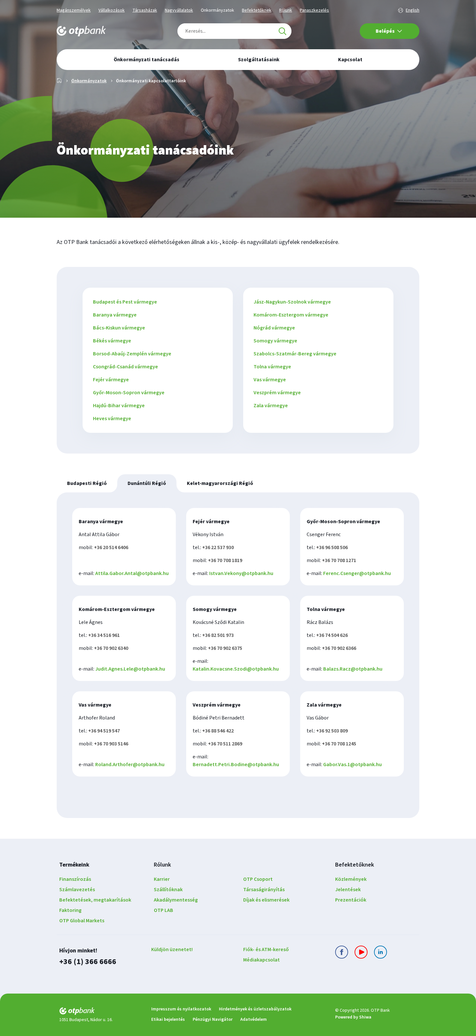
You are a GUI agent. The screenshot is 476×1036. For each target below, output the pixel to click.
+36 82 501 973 (218, 635)
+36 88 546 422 (218, 730)
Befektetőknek (256, 10)
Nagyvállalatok (179, 10)
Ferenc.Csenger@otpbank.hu (357, 573)
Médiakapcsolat (261, 959)
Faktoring (70, 910)
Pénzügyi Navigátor (212, 1019)
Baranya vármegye (115, 314)
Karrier (162, 879)
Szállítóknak (168, 889)
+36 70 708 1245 (339, 743)
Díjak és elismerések (266, 900)
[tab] (87, 483)
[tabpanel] (238, 655)
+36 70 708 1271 (339, 560)
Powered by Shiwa (353, 1017)
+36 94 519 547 (104, 730)
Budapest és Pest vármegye (125, 301)
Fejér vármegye (111, 379)
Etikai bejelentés (168, 1019)
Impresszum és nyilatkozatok (181, 1009)
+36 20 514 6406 (111, 547)
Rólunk (285, 10)
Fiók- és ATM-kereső (266, 949)
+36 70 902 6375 (225, 648)
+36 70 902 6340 (111, 648)
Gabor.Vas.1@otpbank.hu (352, 764)
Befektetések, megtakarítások (95, 900)
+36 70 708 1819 (225, 560)
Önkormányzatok (217, 10)
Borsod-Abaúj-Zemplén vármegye (132, 353)
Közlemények (351, 879)
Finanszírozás (75, 879)
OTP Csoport (258, 879)
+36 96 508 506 (332, 547)
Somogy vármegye (275, 340)
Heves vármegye (112, 418)
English (412, 10)
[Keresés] (282, 31)
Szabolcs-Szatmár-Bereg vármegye (295, 353)
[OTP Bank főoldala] (81, 31)
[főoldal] (100, 1012)
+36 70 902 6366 (339, 648)
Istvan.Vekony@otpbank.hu (241, 573)
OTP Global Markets (81, 920)
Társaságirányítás (264, 889)
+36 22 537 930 (218, 547)
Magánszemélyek (74, 10)
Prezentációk (350, 900)
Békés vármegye (112, 340)
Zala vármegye (271, 405)
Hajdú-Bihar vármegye (119, 405)
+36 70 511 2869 (225, 743)
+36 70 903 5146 (111, 743)
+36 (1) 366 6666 (87, 961)
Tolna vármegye (272, 366)
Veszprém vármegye (277, 392)
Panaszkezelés (314, 10)
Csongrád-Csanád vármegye (125, 366)
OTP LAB (163, 910)
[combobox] (234, 31)
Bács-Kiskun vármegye (119, 327)
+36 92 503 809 (332, 730)
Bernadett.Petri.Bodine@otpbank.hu (236, 764)
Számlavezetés (77, 889)
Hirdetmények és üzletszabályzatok (255, 1009)
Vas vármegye (270, 379)
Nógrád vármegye (274, 327)
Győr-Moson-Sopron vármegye (128, 392)
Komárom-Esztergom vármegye (291, 314)
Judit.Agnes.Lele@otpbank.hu (130, 669)
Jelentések (348, 889)
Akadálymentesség (176, 900)
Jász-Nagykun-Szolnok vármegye (292, 301)
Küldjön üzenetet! (172, 949)
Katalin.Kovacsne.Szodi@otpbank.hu (236, 669)
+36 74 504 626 (332, 635)
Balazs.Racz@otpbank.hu (352, 669)
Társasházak (144, 10)
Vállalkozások (111, 10)
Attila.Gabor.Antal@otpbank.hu (132, 573)
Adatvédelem (253, 1019)
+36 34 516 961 (104, 635)
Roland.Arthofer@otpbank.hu (129, 764)
